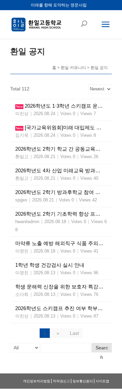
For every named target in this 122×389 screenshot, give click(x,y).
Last (74, 333)
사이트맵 (102, 381)
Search (102, 348)
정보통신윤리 (83, 381)
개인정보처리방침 (36, 381)
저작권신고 (61, 381)
